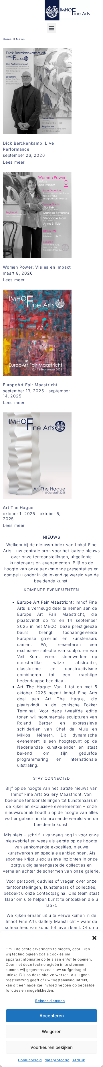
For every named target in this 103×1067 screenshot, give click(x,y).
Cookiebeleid (30, 1060)
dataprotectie (57, 1060)
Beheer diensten (50, 1001)
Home (7, 39)
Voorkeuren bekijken (51, 1047)
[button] (94, 938)
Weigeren (52, 1031)
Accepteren (51, 1015)
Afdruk (78, 1060)
